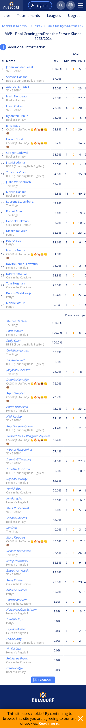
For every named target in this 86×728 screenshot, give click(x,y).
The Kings (12, 186)
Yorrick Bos (13, 489)
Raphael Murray (16, 479)
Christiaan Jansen (17, 350)
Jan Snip (11, 528)
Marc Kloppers (15, 537)
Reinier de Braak (17, 658)
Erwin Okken (14, 106)
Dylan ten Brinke (17, 116)
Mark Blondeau (16, 96)
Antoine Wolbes (16, 590)
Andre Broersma (17, 407)
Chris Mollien (14, 331)
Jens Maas (13, 126)
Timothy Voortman (18, 469)
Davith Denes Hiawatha (22, 264)
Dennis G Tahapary (18, 459)
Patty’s (10, 235)
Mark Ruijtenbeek (17, 508)
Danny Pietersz (16, 274)
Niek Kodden (14, 416)
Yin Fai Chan (14, 649)
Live (7, 15)
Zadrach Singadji (17, 87)
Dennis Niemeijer (17, 380)
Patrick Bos (13, 241)
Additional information (26, 47)
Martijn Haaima (16, 192)
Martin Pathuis (16, 303)
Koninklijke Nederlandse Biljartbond (15, 26)
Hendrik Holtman (17, 221)
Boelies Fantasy (16, 100)
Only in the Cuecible (18, 225)
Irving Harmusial (17, 561)
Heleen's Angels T (17, 268)
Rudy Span (13, 341)
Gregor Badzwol (17, 153)
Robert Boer (14, 211)
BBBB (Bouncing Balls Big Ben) (25, 81)
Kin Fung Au (14, 498)
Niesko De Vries (16, 231)
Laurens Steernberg (20, 201)
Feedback (44, 680)
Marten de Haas (16, 321)
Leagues (54, 15)
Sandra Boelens (16, 518)
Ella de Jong (13, 639)
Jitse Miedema (15, 162)
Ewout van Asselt (17, 570)
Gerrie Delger (15, 668)
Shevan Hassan (17, 77)
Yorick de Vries (16, 172)
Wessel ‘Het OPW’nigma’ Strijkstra (28, 436)
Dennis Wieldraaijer (19, 293)
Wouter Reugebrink (19, 450)
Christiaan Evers (16, 600)
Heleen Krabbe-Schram (21, 610)
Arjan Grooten (15, 393)
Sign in (42, 5)
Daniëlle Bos (14, 619)
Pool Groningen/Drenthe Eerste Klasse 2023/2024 (65, 26)
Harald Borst (14, 139)
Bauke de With (15, 360)
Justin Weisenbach (18, 182)
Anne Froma (14, 580)
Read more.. (49, 723)
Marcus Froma (15, 250)
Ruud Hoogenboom (19, 426)
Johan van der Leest (19, 67)
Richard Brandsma (18, 551)
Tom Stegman (15, 283)
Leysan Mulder (16, 629)
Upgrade (75, 15)
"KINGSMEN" (13, 71)
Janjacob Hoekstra (18, 370)
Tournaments (28, 15)
